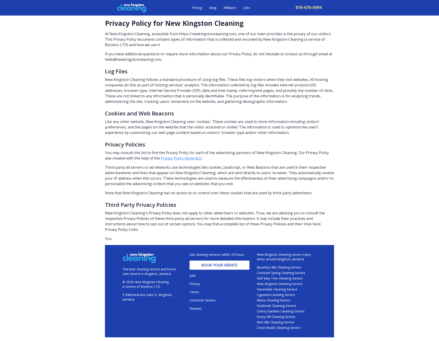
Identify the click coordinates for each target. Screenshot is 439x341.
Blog (212, 7)
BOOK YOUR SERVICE (219, 265)
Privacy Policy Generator (181, 158)
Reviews (196, 308)
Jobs (247, 7)
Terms (194, 292)
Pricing (197, 7)
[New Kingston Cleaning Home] (131, 8)
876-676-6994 (309, 7)
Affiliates (229, 7)
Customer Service (203, 300)
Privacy (195, 284)
